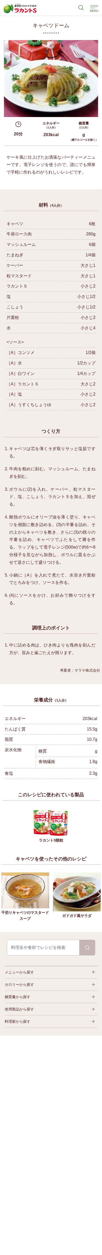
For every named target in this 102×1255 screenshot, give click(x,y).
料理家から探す (17, 1021)
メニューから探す (19, 972)
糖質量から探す (17, 997)
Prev (4, 894)
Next (98, 894)
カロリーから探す (19, 984)
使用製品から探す (19, 1009)
